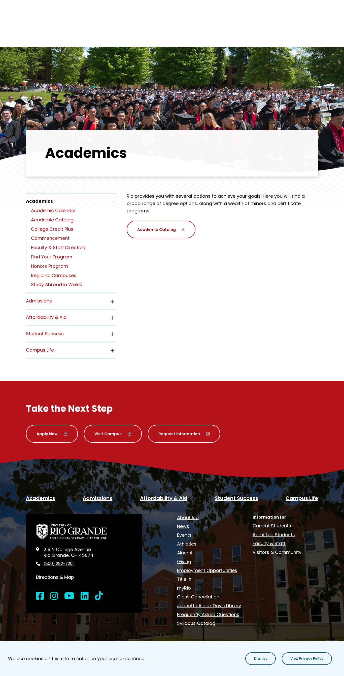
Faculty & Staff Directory (58, 247)
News (183, 526)
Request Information (179, 433)
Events (184, 535)
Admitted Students (274, 534)
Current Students (272, 526)
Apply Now (47, 433)
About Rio (188, 517)
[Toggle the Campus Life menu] (113, 351)
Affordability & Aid (46, 317)
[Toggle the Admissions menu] (113, 301)
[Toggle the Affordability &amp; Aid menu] (113, 318)
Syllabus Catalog (196, 623)
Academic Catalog (52, 220)
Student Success (45, 333)
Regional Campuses (53, 275)
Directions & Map (55, 577)
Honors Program (49, 266)
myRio (184, 588)
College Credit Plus (52, 229)
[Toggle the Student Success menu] (113, 334)
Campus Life (40, 350)
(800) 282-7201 (59, 564)
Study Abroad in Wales (56, 284)
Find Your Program (51, 257)
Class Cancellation (198, 597)
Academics (40, 498)
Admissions (39, 301)
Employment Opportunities (207, 570)
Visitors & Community (277, 552)
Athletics (186, 544)
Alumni (184, 553)
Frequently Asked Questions (208, 614)
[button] (260, 658)
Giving (184, 561)
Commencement (50, 238)
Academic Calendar (53, 210)
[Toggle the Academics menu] (113, 202)
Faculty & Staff (269, 543)
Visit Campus (108, 433)
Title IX (184, 579)
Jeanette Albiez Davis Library (209, 605)
